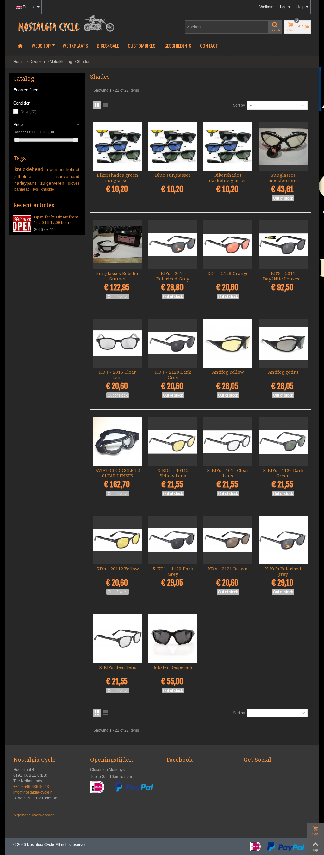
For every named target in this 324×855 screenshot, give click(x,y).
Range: (19, 132)
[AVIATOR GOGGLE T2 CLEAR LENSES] (117, 441)
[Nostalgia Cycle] (64, 23)
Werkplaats (75, 45)
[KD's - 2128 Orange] (227, 244)
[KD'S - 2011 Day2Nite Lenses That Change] (283, 244)
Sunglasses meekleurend (283, 178)
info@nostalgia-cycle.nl (33, 792)
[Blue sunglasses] (172, 146)
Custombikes (141, 45)
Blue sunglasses (173, 175)
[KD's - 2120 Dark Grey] (172, 343)
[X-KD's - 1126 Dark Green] (283, 441)
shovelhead (67, 176)
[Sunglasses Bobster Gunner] (117, 244)
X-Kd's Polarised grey (283, 571)
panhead (22, 189)
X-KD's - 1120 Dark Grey (173, 571)
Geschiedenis (177, 45)
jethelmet (34, 176)
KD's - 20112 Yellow (118, 568)
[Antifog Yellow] (227, 343)
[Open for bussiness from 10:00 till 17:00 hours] (22, 223)
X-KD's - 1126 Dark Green (283, 473)
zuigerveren (53, 183)
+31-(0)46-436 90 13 (31, 786)
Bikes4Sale (108, 45)
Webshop (41, 45)
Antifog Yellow (228, 372)
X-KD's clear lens (117, 667)
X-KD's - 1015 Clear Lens (228, 473)
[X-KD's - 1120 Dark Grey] (172, 540)
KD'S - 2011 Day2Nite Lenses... (283, 276)
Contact (209, 45)
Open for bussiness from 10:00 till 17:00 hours (56, 220)
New (28, 111)
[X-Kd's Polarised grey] (283, 540)
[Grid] (97, 105)
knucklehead (30, 169)
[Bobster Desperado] (172, 638)
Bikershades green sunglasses (117, 178)
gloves (73, 183)
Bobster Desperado (173, 667)
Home (18, 61)
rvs (36, 189)
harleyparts (26, 183)
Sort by (239, 105)
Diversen (37, 61)
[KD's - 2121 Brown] (227, 540)
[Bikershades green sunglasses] (117, 146)
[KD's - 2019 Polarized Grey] (172, 244)
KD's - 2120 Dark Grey (173, 375)
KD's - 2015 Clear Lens (117, 375)
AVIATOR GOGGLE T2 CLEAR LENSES (117, 473)
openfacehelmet (63, 169)
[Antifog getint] (283, 343)
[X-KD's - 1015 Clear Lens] (227, 441)
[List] (105, 105)
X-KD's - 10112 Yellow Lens (173, 473)
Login (285, 7)
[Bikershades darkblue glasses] (227, 146)
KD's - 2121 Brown (228, 568)
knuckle (47, 189)
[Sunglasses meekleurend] (283, 146)
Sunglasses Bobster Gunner (117, 276)
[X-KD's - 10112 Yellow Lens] (172, 441)
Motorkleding (61, 61)
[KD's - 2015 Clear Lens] (117, 343)
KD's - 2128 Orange (228, 273)
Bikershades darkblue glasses (227, 178)
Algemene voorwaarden (34, 815)
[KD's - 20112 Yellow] (117, 540)
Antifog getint (283, 372)
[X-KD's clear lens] (117, 638)
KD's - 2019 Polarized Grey (172, 276)
